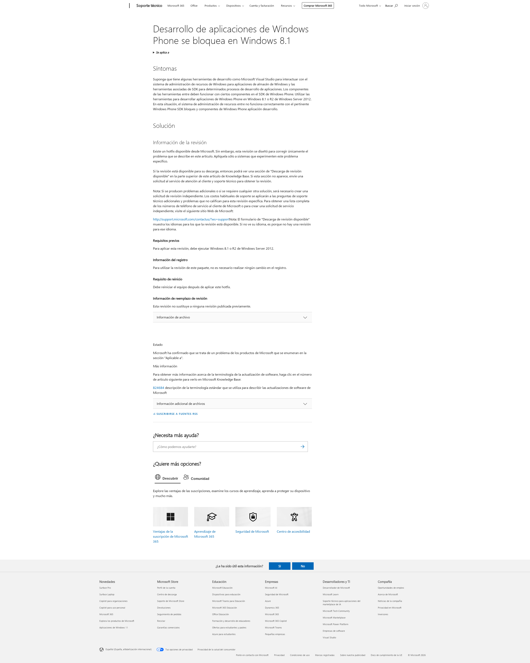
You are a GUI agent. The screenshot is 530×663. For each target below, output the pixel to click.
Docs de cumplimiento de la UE (386, 655)
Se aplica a (162, 52)
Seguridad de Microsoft (252, 531)
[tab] (168, 478)
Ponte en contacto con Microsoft (252, 655)
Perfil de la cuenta (166, 587)
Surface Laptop (106, 594)
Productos (211, 5)
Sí (279, 566)
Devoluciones (164, 607)
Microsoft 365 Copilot (276, 620)
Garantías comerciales (168, 627)
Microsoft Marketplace (334, 617)
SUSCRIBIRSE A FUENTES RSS (177, 413)
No (303, 566)
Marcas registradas (325, 655)
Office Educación (220, 614)
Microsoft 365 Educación (224, 607)
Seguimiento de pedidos (169, 614)
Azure (268, 601)
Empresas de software (334, 630)
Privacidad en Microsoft (389, 607)
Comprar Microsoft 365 (318, 5)
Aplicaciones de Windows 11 (113, 627)
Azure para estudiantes (224, 634)
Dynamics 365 (272, 607)
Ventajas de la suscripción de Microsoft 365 (170, 536)
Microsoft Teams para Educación (228, 601)
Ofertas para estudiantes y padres (229, 627)
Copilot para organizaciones (113, 601)
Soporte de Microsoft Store (170, 601)
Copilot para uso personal (112, 607)
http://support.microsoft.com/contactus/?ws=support (191, 219)
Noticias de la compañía (390, 601)
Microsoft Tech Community (336, 610)
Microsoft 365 (175, 5)
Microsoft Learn (330, 594)
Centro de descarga (167, 594)
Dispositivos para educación (226, 594)
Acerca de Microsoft (388, 594)
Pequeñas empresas (275, 634)
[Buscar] (303, 446)
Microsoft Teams (273, 627)
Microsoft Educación (222, 587)
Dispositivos (233, 5)
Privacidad (279, 655)
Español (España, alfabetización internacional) (129, 649)
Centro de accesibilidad (293, 531)
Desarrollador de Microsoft (336, 587)
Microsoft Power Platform (335, 624)
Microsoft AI (271, 587)
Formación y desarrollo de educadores (231, 620)
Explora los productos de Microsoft (116, 620)
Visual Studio (329, 637)
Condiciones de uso (300, 655)
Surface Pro (105, 587)
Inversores (383, 614)
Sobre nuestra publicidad (352, 655)
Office (194, 5)
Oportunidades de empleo (391, 587)
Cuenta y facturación (261, 5)
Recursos (286, 5)
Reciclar (161, 620)
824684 (158, 387)
